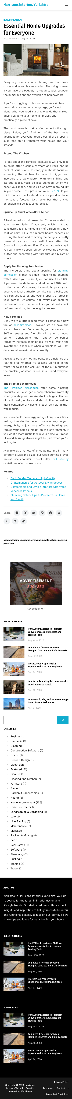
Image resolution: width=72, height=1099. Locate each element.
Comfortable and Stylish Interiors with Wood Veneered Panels (48, 683)
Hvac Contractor (20, 807)
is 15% (55, 191)
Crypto (14, 755)
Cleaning (16, 745)
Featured (16, 769)
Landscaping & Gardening (26, 811)
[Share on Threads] (15, 521)
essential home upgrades (16, 540)
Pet (12, 840)
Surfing (15, 859)
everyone (36, 540)
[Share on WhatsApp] (42, 513)
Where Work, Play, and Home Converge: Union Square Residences (48, 701)
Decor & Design (20, 760)
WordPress (26, 1091)
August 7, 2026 (35, 656)
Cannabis (16, 741)
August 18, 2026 (36, 640)
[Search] (63, 720)
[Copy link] (23, 521)
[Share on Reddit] (59, 513)
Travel (14, 868)
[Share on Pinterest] (50, 513)
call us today (61, 459)
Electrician (17, 764)
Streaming (17, 854)
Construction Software (24, 750)
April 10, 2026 (35, 690)
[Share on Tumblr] (6, 521)
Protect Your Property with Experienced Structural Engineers (45, 665)
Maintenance (18, 826)
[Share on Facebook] (17, 513)
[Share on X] (25, 513)
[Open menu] (66, 5)
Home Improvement (12, 20)
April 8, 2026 (34, 708)
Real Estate (17, 845)
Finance (15, 774)
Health (14, 797)
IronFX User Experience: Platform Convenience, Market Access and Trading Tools (45, 631)
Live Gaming (18, 821)
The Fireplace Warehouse (21, 387)
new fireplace (22, 325)
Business (16, 736)
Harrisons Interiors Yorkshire (25, 4)
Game (14, 788)
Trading (15, 863)
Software (16, 849)
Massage (16, 830)
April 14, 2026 (35, 672)
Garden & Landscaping (24, 793)
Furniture (16, 783)
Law (13, 816)
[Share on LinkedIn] (33, 513)
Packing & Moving (21, 835)
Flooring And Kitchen (23, 779)
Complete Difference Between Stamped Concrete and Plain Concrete (47, 649)
